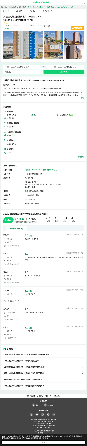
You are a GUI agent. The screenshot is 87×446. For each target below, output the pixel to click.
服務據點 (57, 396)
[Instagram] (42, 414)
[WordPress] (48, 414)
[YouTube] (37, 414)
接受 (43, 442)
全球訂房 (4, 7)
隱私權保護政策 (43, 438)
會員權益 (40, 396)
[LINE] (53, 414)
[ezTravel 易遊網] (43, 2)
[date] (23, 67)
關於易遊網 (31, 396)
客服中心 (48, 396)
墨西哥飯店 (12, 7)
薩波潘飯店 (22, 7)
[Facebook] (31, 414)
